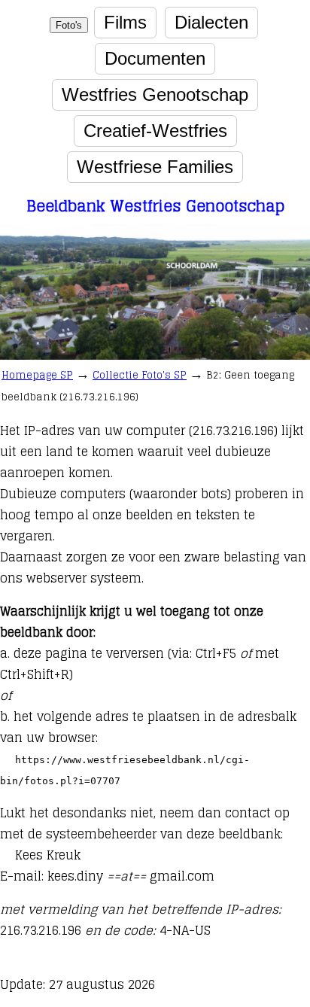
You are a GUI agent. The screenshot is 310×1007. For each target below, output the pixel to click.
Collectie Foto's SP (140, 375)
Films (125, 22)
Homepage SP (37, 375)
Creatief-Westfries (155, 130)
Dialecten (211, 22)
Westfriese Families (155, 167)
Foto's (69, 25)
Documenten (155, 58)
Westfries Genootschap (155, 94)
